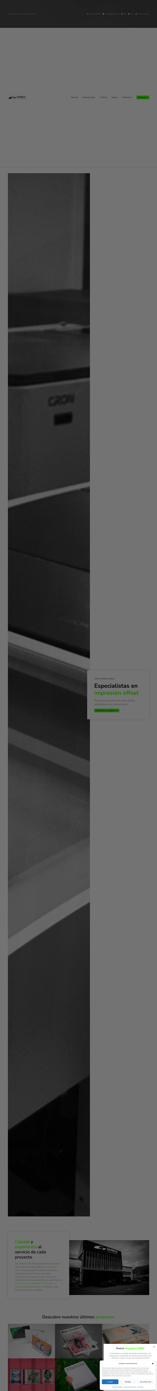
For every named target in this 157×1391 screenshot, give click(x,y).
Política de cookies (117, 1387)
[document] (78, 695)
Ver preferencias (145, 1382)
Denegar (128, 1382)
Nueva (130, 1348)
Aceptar (110, 1382)
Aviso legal (140, 1387)
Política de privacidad (130, 1387)
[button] (153, 1364)
